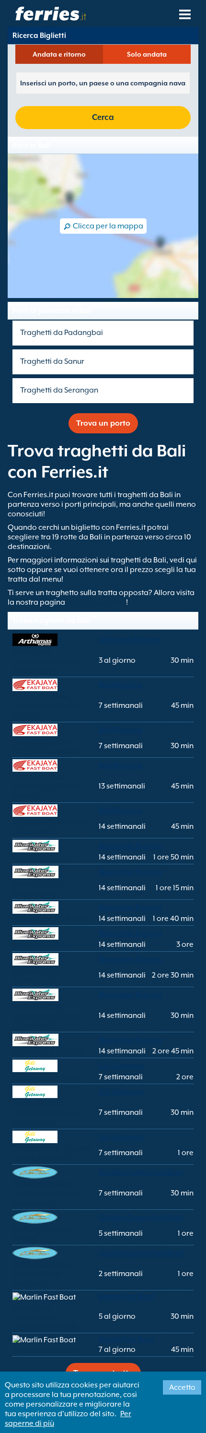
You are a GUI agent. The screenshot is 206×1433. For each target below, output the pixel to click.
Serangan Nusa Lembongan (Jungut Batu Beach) (46, 1015)
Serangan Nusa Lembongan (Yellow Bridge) (47, 786)
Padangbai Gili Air (43, 857)
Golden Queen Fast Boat (141, 1172)
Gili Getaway (121, 1066)
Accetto (182, 1387)
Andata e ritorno (59, 54)
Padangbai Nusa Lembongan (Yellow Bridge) (47, 705)
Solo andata (147, 54)
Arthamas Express (129, 639)
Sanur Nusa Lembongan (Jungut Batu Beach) (46, 660)
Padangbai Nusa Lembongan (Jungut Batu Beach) (46, 1193)
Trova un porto (103, 423)
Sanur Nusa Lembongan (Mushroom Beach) (45, 1316)
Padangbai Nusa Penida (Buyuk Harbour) (41, 1274)
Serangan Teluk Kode (49, 1051)
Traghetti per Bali (96, 602)
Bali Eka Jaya (120, 685)
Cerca (103, 117)
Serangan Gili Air (41, 944)
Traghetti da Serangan (59, 390)
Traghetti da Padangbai (61, 332)
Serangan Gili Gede (46, 1077)
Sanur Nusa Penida (44, 1349)
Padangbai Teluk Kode (51, 918)
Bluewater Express (130, 846)
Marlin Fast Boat (126, 1296)
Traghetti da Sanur (52, 361)
